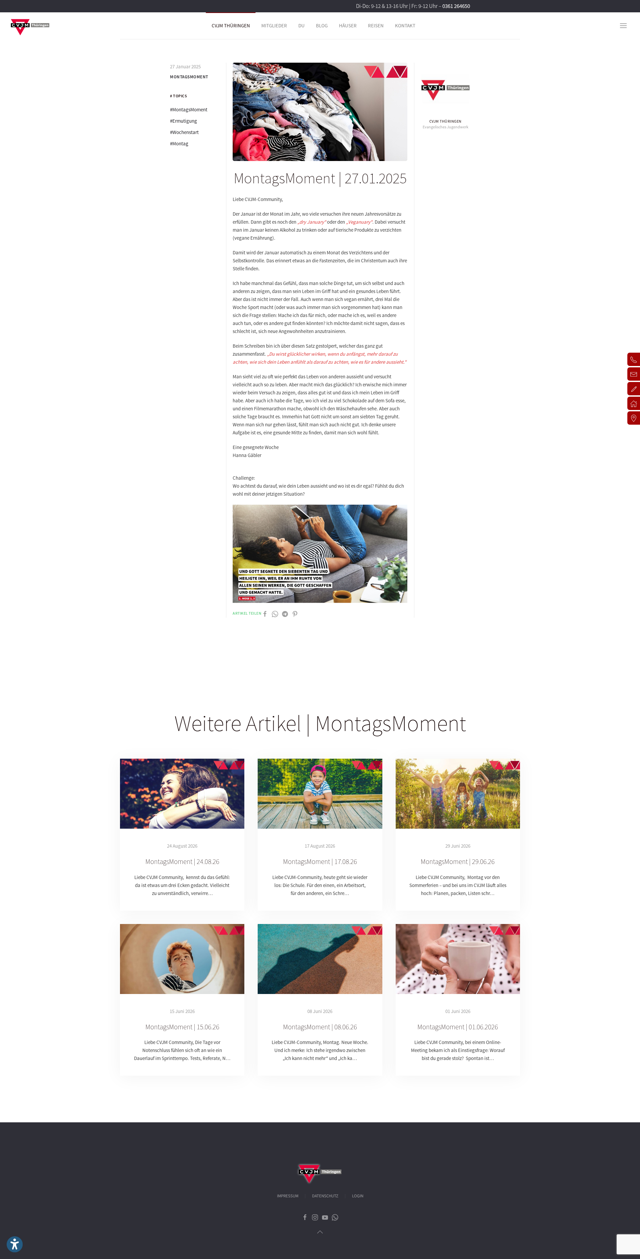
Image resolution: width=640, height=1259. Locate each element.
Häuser (348, 25)
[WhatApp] (275, 613)
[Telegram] (285, 613)
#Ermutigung (183, 121)
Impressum (287, 1196)
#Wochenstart (184, 132)
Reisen (376, 25)
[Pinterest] (295, 613)
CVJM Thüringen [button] (231, 25)
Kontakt (405, 25)
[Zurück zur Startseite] (30, 25)
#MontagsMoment (188, 109)
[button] (623, 25)
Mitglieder (274, 25)
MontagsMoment (189, 77)
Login (357, 1196)
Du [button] (301, 25)
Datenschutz (325, 1196)
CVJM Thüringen (445, 121)
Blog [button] (322, 25)
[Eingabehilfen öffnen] (15, 1244)
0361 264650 (456, 6)
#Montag (179, 143)
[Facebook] (265, 613)
